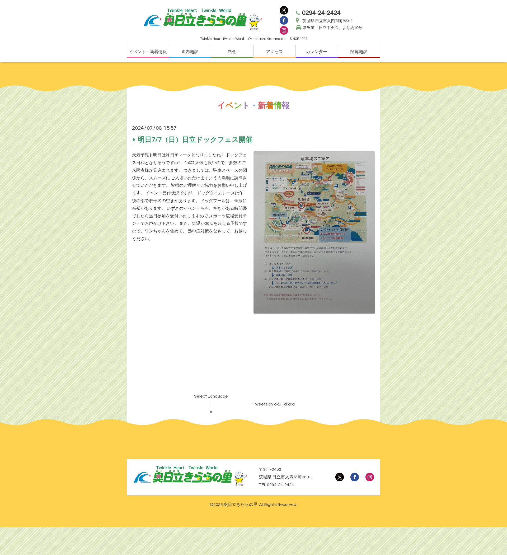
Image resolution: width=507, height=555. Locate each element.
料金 (232, 52)
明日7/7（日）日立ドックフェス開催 (195, 139)
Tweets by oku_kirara (274, 404)
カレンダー (316, 52)
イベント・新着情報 (148, 52)
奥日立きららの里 (240, 504)
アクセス (274, 52)
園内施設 (189, 52)
